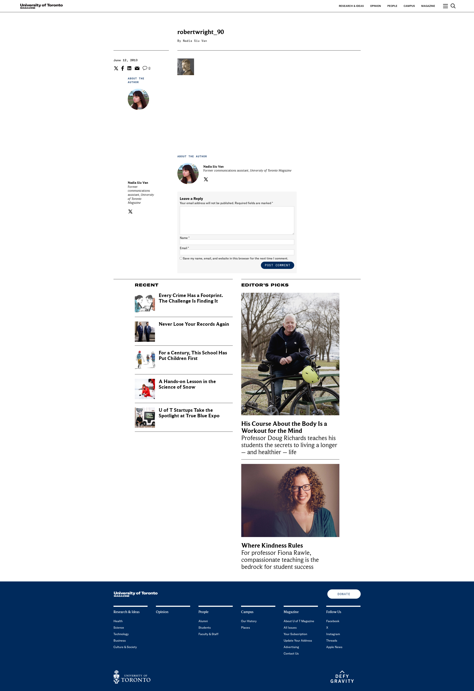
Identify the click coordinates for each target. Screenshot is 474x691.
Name (184, 238)
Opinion (375, 6)
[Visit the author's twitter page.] (130, 211)
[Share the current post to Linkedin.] (129, 68)
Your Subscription (295, 634)
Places (245, 627)
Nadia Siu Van (195, 41)
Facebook (332, 621)
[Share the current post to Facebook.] (122, 68)
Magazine (428, 6)
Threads (331, 640)
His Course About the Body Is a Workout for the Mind (284, 427)
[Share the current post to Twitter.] (116, 68)
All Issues (290, 627)
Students (204, 627)
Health (118, 621)
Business (120, 640)
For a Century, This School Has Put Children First (193, 355)
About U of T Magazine (299, 621)
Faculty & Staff (208, 634)
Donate (344, 594)
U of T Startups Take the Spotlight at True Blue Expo (189, 413)
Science (119, 627)
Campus (409, 6)
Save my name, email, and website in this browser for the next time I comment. (235, 258)
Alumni (203, 621)
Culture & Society (125, 647)
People (392, 6)
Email (184, 248)
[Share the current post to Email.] (137, 68)
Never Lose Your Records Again (194, 324)
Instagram (333, 634)
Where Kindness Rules (272, 545)
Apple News (334, 647)
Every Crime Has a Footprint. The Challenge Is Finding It (191, 298)
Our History (249, 621)
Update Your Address (298, 640)
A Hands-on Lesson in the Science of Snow (187, 384)
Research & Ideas (351, 6)
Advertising (291, 647)
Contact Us (291, 653)
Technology (121, 634)
